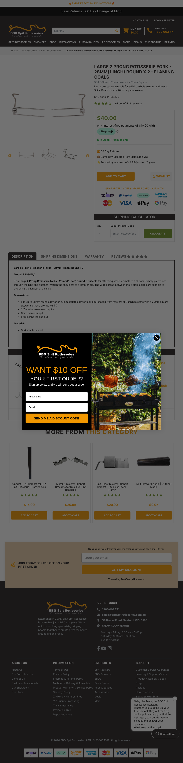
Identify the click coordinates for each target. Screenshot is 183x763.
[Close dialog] (157, 338)
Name (29, 389)
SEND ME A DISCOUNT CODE (56, 418)
